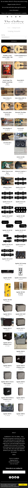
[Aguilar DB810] (20, 408)
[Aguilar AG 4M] (20, 210)
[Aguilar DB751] (7, 408)
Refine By (14, 41)
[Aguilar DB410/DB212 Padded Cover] (7, 392)
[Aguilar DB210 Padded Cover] (20, 359)
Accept (23, 484)
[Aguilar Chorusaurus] (20, 272)
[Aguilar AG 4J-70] (7, 195)
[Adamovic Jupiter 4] (20, 165)
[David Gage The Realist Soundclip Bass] (7, 70)
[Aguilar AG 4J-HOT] (7, 210)
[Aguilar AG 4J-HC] (20, 195)
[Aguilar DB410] (20, 375)
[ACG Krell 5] (20, 122)
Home (8, 27)
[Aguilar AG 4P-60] (7, 224)
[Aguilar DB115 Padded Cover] (7, 336)
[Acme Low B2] (20, 144)
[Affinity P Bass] (7, 181)
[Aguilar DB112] (7, 308)
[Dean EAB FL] (20, 65)
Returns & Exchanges (14, 462)
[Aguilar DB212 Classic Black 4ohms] (7, 375)
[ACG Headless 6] (7, 122)
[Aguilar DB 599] (7, 290)
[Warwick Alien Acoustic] (7, 106)
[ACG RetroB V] (7, 137)
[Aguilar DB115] (7, 322)
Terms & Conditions (14, 458)
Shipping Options (14, 460)
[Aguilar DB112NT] (20, 308)
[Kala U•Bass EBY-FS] (20, 92)
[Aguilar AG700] (7, 272)
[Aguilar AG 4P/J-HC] (7, 238)
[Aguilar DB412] (20, 392)
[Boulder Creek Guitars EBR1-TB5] (7, 49)
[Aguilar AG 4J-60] (20, 181)
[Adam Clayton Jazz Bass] (7, 165)
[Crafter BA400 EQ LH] (20, 49)
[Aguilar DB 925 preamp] (20, 286)
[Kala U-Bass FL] (7, 92)
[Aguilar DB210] (20, 341)
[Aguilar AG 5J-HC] (20, 238)
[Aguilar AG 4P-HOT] (20, 224)
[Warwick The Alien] (20, 106)
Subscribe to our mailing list (14, 468)
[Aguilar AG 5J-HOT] (7, 253)
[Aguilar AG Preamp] (20, 255)
